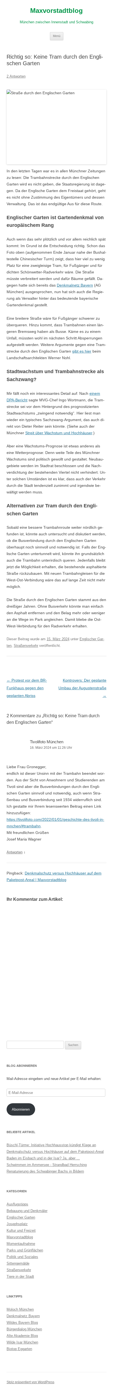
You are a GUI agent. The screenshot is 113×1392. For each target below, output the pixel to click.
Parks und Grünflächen (25, 1250)
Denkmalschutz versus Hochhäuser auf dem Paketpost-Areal (55, 1152)
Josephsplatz (17, 1224)
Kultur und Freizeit (21, 1230)
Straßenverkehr (26, 646)
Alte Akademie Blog (22, 1336)
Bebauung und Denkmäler (27, 1211)
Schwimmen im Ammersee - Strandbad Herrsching (47, 1165)
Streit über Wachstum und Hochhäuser (58, 433)
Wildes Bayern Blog (22, 1322)
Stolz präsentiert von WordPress (30, 1382)
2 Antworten (16, 76)
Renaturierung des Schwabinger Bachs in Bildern (45, 1171)
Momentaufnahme (21, 1244)
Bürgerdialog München (24, 1329)
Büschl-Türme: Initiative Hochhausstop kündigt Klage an (51, 1145)
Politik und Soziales (22, 1257)
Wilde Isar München (22, 1342)
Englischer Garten (21, 1217)
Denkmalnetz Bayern (75, 285)
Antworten (14, 852)
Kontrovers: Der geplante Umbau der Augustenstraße (82, 688)
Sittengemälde (18, 1263)
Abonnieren (21, 1109)
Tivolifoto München (46, 741)
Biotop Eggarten (19, 1349)
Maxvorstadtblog (56, 10)
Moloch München (20, 1309)
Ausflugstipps (17, 1204)
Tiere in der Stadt (20, 1276)
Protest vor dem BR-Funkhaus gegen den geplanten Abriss (27, 688)
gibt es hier (81, 351)
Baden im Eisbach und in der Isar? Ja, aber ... (43, 1158)
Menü (56, 36)
